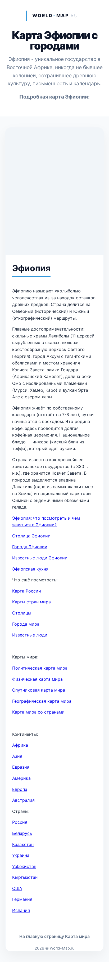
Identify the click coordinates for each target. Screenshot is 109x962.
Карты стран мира (31, 601)
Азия (17, 756)
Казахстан (23, 844)
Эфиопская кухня (30, 569)
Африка (20, 745)
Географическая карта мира (41, 701)
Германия (22, 899)
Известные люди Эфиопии (39, 557)
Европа (19, 789)
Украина (20, 855)
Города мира (25, 624)
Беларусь (22, 833)
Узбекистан (24, 866)
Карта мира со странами (38, 712)
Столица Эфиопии (31, 535)
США (17, 888)
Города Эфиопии (29, 546)
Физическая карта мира (37, 679)
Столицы (21, 613)
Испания (21, 910)
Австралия (23, 800)
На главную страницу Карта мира (54, 936)
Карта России (26, 591)
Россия (19, 822)
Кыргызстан (25, 877)
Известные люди (29, 635)
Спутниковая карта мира (38, 690)
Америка (21, 778)
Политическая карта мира (39, 668)
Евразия (20, 767)
